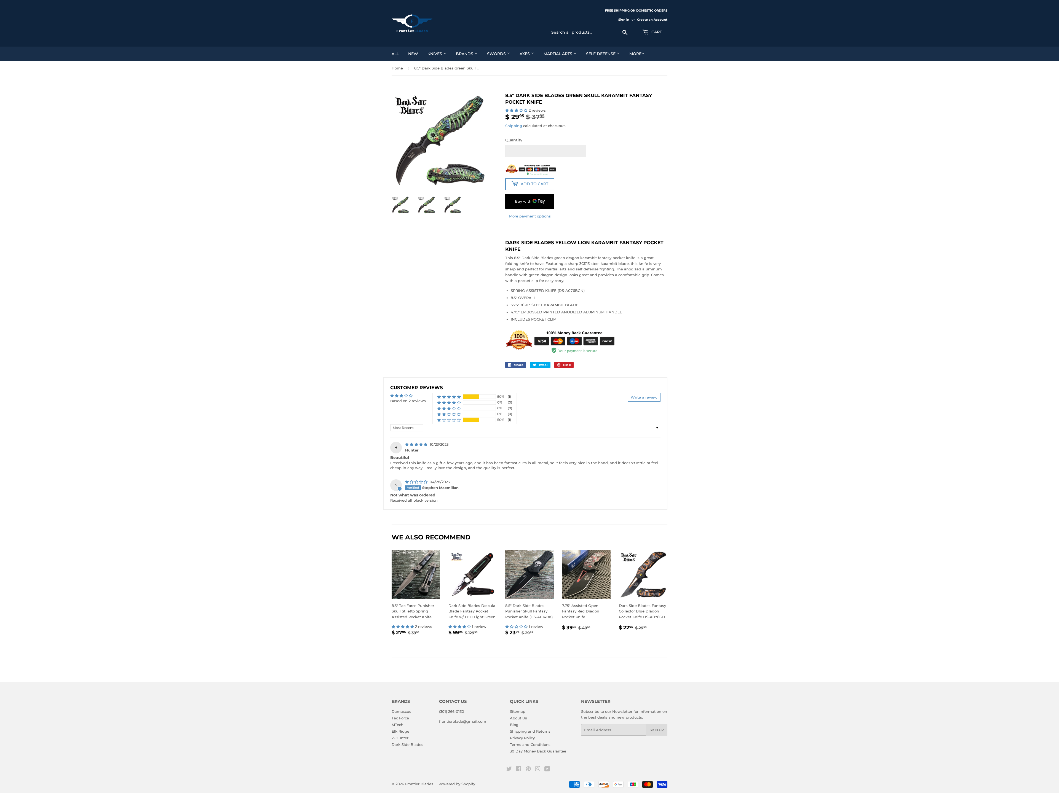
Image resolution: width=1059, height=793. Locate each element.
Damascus (401, 711)
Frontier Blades (419, 784)
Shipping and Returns (530, 731)
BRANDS (465, 53)
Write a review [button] (644, 397)
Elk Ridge (400, 731)
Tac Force (400, 718)
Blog (514, 724)
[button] (517, 110)
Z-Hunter (400, 738)
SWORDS (497, 53)
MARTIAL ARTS (558, 53)
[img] (417, 444)
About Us (518, 718)
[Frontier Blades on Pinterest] (528, 769)
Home (397, 68)
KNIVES (435, 53)
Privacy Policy (522, 738)
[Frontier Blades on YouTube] (547, 769)
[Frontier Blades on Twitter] (509, 769)
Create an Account (652, 19)
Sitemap (517, 711)
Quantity (513, 140)
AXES (525, 53)
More (635, 53)
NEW (413, 53)
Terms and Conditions (530, 744)
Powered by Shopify (456, 784)
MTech (397, 724)
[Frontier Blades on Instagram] (538, 769)
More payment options (530, 216)
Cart (656, 31)
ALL (395, 53)
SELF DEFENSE (601, 53)
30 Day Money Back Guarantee (538, 751)
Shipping (513, 125)
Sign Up (657, 730)
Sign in (623, 19)
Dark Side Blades (407, 744)
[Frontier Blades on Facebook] (519, 769)
